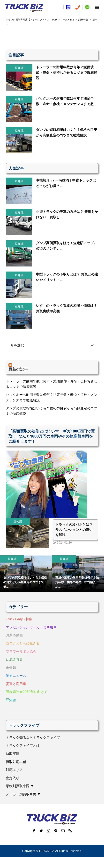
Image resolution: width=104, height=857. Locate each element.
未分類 (11, 668)
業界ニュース (16, 676)
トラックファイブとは (23, 745)
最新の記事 (18, 369)
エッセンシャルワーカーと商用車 (31, 627)
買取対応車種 (16, 762)
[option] (26, 573)
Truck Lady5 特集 (19, 619)
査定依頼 (12, 778)
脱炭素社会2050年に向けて (26, 692)
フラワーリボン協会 (21, 651)
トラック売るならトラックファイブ (33, 737)
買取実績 (12, 754)
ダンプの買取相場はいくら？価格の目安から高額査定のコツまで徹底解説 (51, 410)
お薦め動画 (14, 635)
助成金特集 (14, 659)
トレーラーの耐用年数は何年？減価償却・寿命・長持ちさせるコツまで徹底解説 (51, 383)
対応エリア (14, 770)
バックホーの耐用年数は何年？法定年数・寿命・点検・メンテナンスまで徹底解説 (51, 397)
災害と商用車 (16, 684)
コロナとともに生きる (23, 643)
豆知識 (11, 700)
